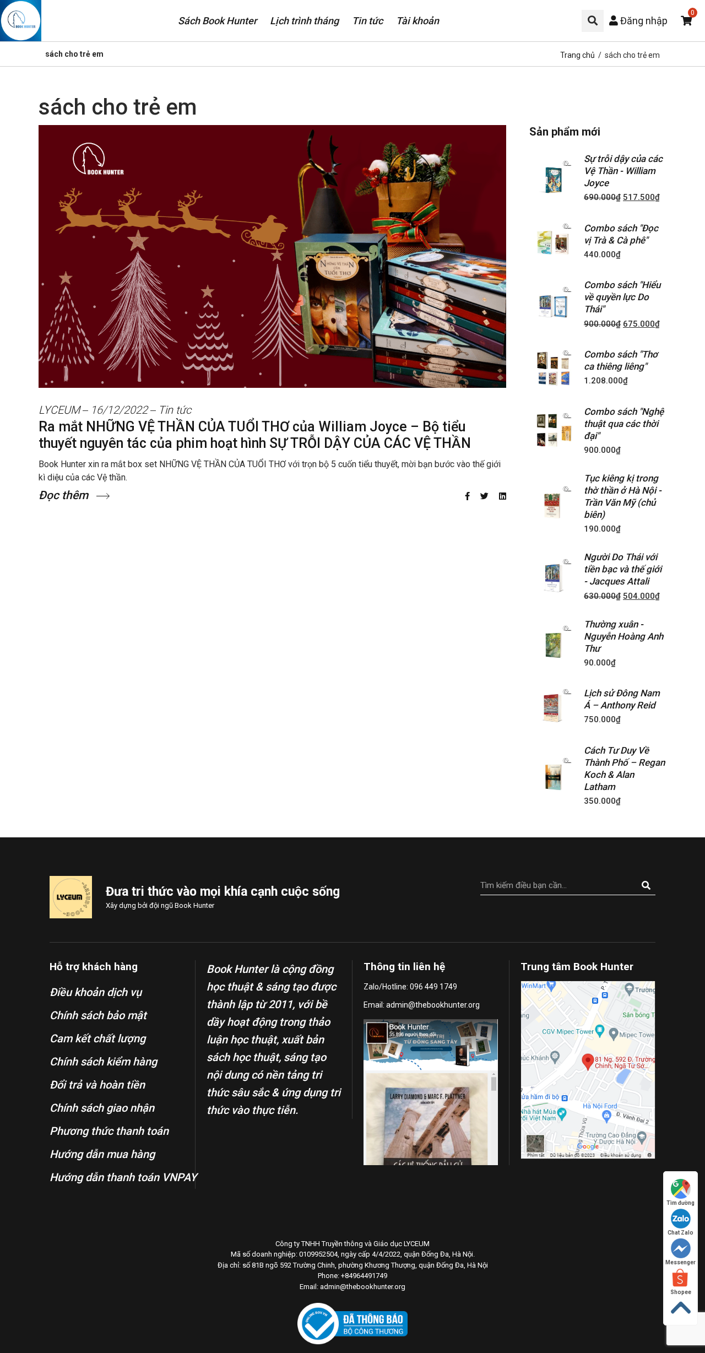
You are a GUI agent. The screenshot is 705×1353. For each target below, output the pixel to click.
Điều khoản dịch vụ (96, 992)
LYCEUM (59, 409)
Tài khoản (417, 20)
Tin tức (367, 20)
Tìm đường (680, 1203)
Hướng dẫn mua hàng (102, 1154)
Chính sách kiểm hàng (103, 1061)
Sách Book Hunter (217, 20)
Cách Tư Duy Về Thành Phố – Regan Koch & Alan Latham (624, 768)
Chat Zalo (680, 1233)
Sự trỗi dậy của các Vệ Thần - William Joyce (623, 170)
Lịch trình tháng (304, 20)
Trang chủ (577, 55)
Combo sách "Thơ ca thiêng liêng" (621, 360)
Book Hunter (194, 905)
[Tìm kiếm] (645, 885)
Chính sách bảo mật (98, 1015)
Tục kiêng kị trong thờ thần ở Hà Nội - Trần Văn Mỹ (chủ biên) (622, 496)
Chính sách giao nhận (102, 1107)
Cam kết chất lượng (97, 1038)
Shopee (680, 1292)
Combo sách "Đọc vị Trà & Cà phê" (621, 234)
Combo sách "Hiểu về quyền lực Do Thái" (622, 297)
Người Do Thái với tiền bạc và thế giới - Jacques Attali (622, 569)
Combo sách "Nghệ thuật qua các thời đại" (624, 423)
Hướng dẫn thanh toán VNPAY (123, 1177)
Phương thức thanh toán (109, 1131)
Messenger (680, 1262)
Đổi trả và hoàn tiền (97, 1084)
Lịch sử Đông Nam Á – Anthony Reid (622, 699)
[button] (593, 21)
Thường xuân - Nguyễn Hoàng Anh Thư (623, 636)
